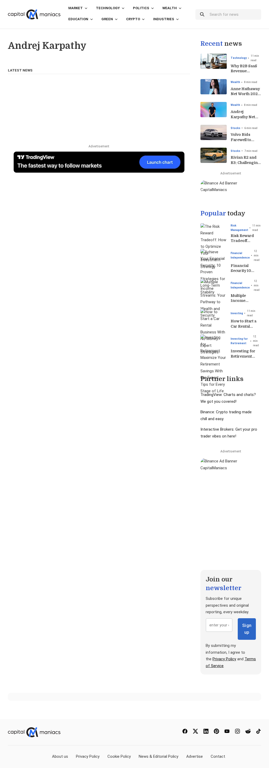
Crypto (133, 19)
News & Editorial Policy (158, 756)
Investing (237, 313)
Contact (218, 756)
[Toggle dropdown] (86, 11)
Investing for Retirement (239, 341)
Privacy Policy (224, 659)
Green (107, 19)
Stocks (235, 128)
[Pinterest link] (216, 732)
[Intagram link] (237, 732)
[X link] (195, 732)
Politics (141, 8)
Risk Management (239, 227)
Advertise (194, 756)
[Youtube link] (227, 732)
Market (75, 8)
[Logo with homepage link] (34, 14)
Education (78, 19)
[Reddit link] (248, 732)
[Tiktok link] (258, 732)
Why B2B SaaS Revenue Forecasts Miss (245, 71)
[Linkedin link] (206, 732)
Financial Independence (240, 255)
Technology (108, 8)
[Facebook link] (185, 732)
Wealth (169, 8)
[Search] (202, 14)
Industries (163, 19)
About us (60, 756)
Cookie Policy (119, 756)
